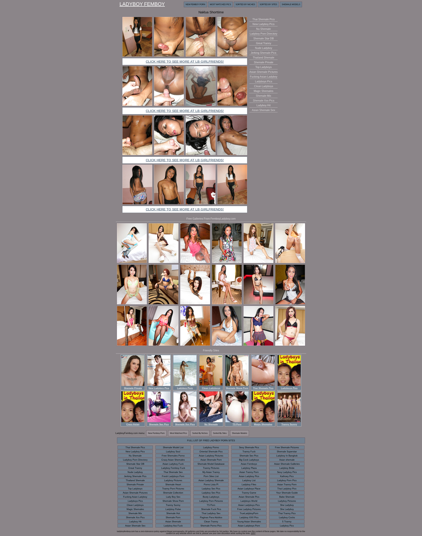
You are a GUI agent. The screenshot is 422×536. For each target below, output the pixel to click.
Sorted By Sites (268, 4)
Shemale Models (291, 4)
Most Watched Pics (220, 4)
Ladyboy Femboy (142, 4)
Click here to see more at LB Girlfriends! (185, 61)
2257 (253, 533)
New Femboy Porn (195, 4)
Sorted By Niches (245, 4)
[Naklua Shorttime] (137, 56)
